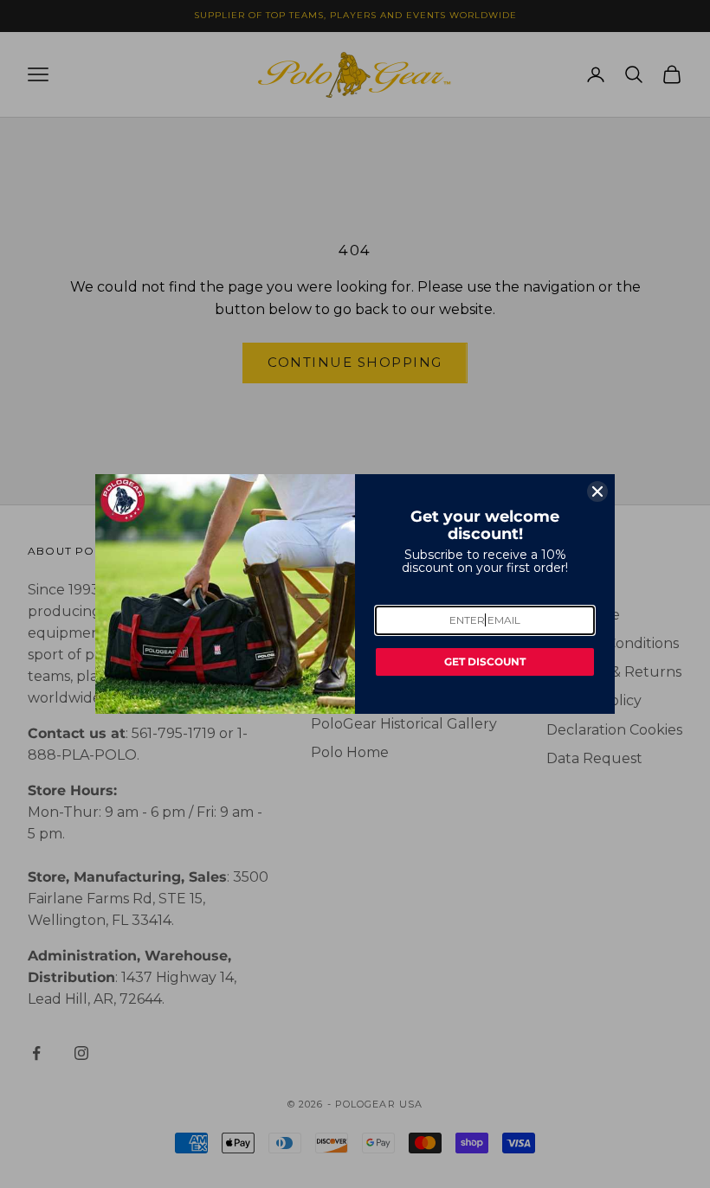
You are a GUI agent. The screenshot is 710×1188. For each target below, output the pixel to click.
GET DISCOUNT (485, 661)
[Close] (597, 491)
